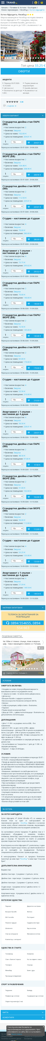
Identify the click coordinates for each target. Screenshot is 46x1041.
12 (30, 58)
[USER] (35, 3)
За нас (3, 1034)
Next (43, 664)
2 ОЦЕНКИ (10, 106)
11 (28, 58)
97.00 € (37, 465)
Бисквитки (28, 1039)
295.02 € (37, 271)
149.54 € (37, 593)
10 (25, 58)
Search (29, 2)
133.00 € (37, 561)
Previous (3, 664)
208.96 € (37, 175)
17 (43, 58)
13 (33, 58)
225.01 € (37, 207)
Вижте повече (17, 1034)
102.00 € (37, 497)
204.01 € (37, 142)
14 (35, 58)
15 (38, 58)
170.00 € (37, 368)
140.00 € (37, 304)
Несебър (24, 823)
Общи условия (7, 1036)
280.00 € (37, 239)
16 (41, 58)
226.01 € (37, 432)
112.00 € (37, 529)
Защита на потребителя (33, 1036)
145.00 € (37, 336)
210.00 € (37, 400)
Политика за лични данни (11, 1039)
